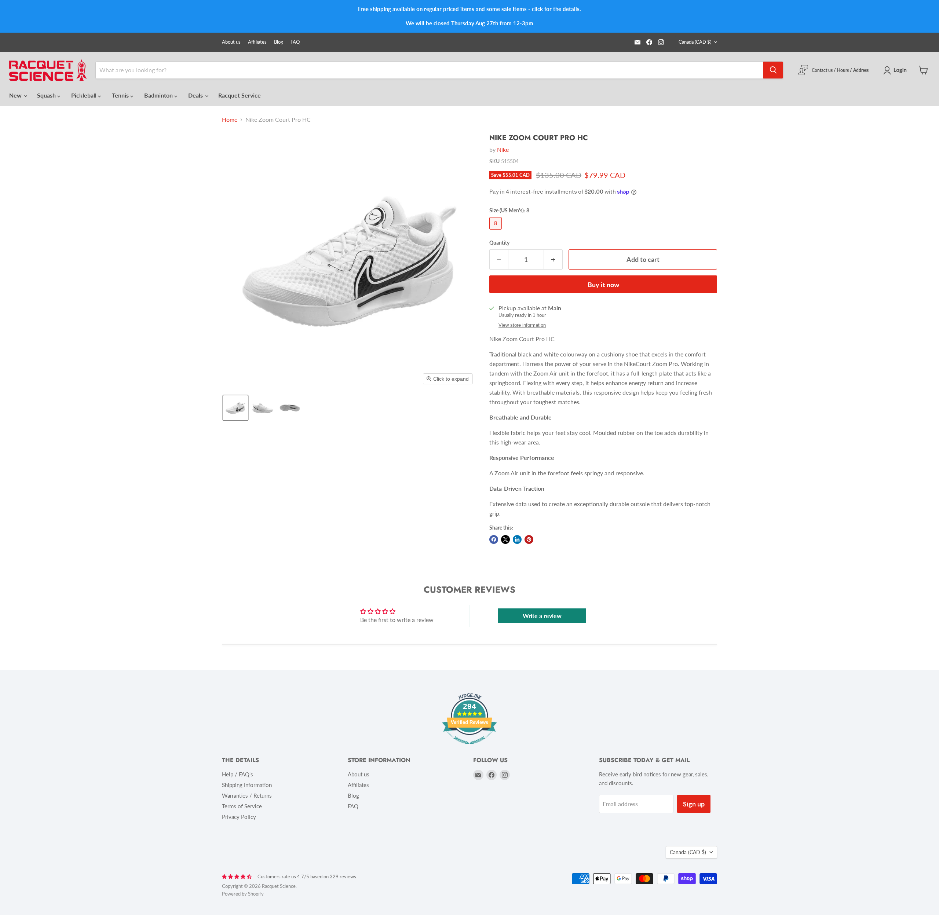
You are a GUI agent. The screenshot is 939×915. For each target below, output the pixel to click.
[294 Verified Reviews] (469, 747)
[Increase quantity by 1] (553, 259)
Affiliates (257, 42)
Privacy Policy (239, 816)
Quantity (499, 243)
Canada (695, 42)
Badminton (159, 95)
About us (231, 42)
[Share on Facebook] (493, 539)
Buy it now (603, 285)
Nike (503, 149)
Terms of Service (242, 806)
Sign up (694, 804)
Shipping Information (247, 785)
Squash (47, 95)
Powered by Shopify (243, 894)
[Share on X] (505, 539)
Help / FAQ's (237, 774)
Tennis (121, 95)
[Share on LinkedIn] (517, 539)
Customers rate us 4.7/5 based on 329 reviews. (307, 876)
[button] (896, 70)
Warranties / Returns (247, 795)
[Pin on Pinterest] (529, 539)
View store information (522, 325)
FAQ (295, 42)
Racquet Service (239, 95)
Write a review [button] (542, 615)
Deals (196, 95)
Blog (278, 42)
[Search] (773, 70)
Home (229, 119)
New (16, 95)
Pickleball (84, 95)
